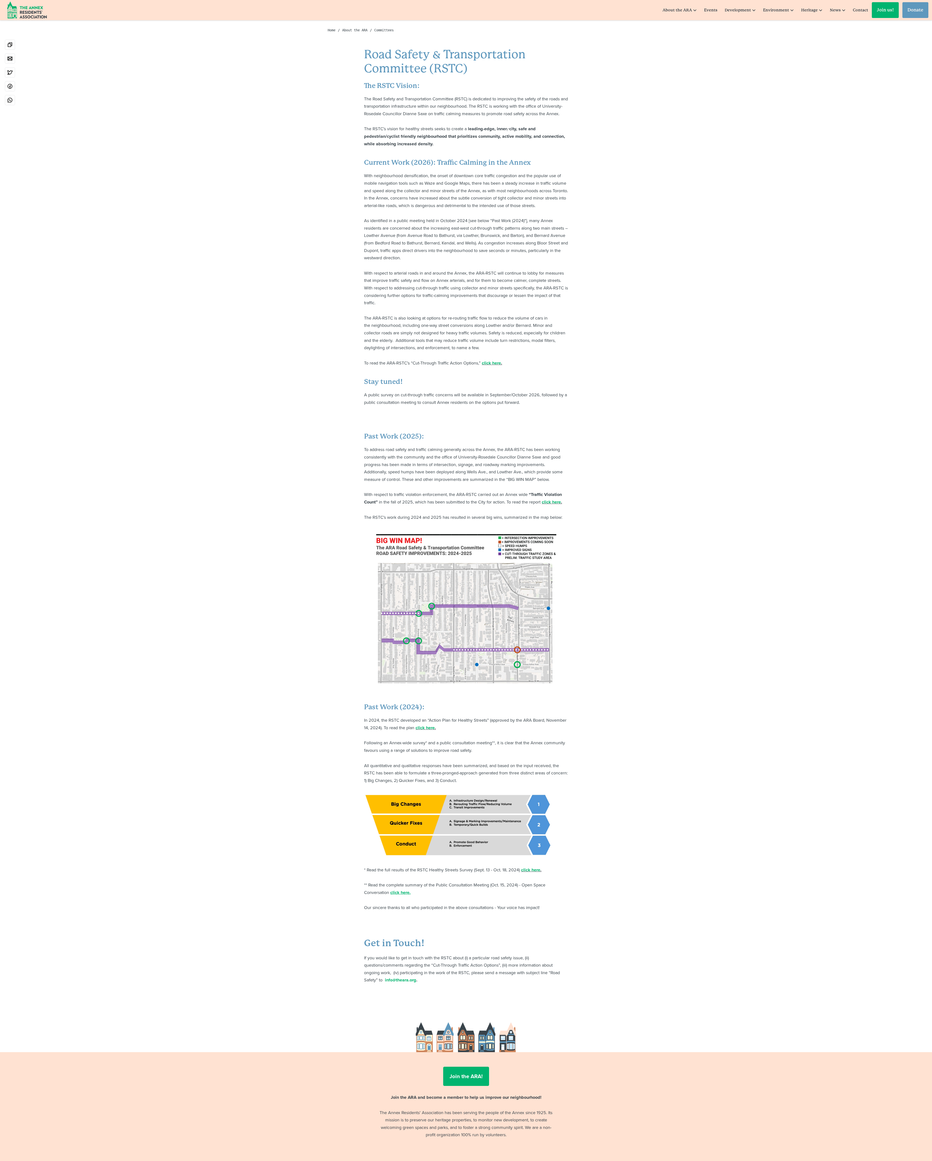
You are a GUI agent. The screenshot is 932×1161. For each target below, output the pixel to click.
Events (710, 10)
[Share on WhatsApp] (10, 100)
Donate (915, 9)
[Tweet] (10, 72)
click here (491, 363)
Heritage (809, 10)
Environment (776, 10)
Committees (384, 30)
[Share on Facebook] (10, 86)
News (835, 10)
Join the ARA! (466, 1076)
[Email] (10, 58)
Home (331, 30)
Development (738, 10)
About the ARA (677, 10)
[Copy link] (10, 45)
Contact (860, 10)
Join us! (885, 9)
